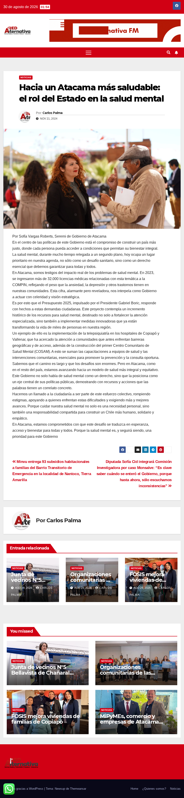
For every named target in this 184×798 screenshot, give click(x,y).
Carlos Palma (52, 113)
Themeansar (78, 788)
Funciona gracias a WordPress (23, 788)
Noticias (25, 77)
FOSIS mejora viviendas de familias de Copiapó (45, 719)
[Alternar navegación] (88, 52)
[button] (168, 52)
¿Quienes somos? (154, 788)
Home (134, 788)
